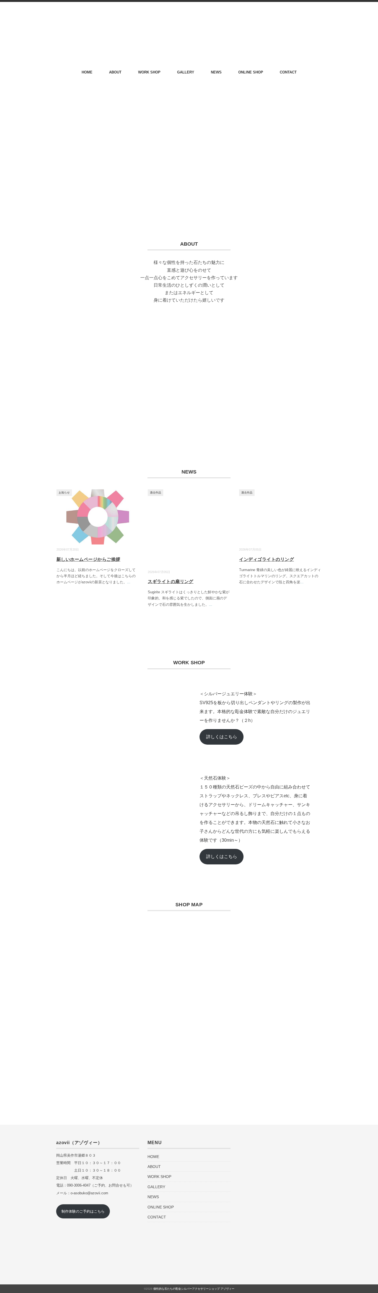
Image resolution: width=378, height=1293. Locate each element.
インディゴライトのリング (266, 559)
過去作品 (155, 492)
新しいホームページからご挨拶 (88, 559)
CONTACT (288, 72)
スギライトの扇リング (170, 581)
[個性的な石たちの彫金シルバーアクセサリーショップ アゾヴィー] (189, 17)
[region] (189, 376)
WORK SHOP (149, 72)
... (128, 582)
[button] (64, 376)
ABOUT (115, 72)
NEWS (216, 72)
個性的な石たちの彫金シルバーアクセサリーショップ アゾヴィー (193, 1288)
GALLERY (185, 72)
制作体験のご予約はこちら (83, 1211)
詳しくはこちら (221, 736)
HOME (87, 72)
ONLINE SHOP (250, 72)
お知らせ (64, 492)
